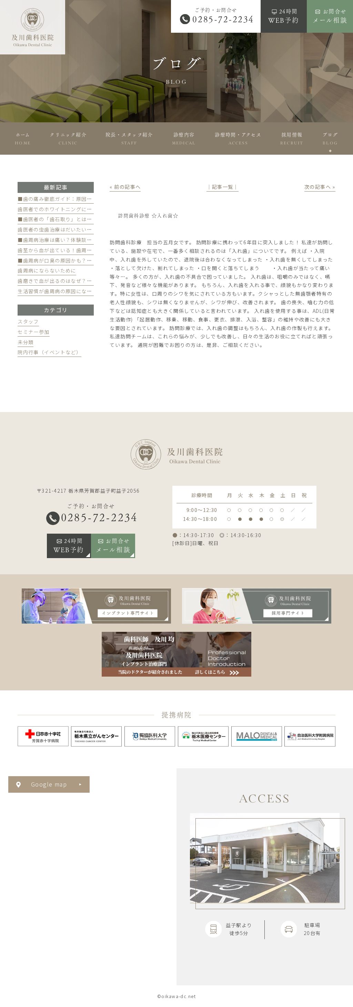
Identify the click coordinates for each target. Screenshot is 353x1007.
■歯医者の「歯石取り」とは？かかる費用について (79, 219)
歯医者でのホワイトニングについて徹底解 (68, 209)
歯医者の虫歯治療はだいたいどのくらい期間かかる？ (81, 229)
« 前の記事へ (125, 186)
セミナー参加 (34, 331)
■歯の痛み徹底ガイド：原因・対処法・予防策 (73, 198)
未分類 (25, 342)
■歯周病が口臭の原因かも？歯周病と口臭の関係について (87, 260)
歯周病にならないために (47, 270)
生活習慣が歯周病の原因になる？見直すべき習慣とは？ (84, 291)
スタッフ (28, 321)
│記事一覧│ (222, 186)
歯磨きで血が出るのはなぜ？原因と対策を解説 (73, 280)
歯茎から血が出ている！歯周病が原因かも (68, 250)
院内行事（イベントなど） (49, 352)
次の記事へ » (319, 186)
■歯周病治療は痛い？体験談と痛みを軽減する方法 (79, 239)
